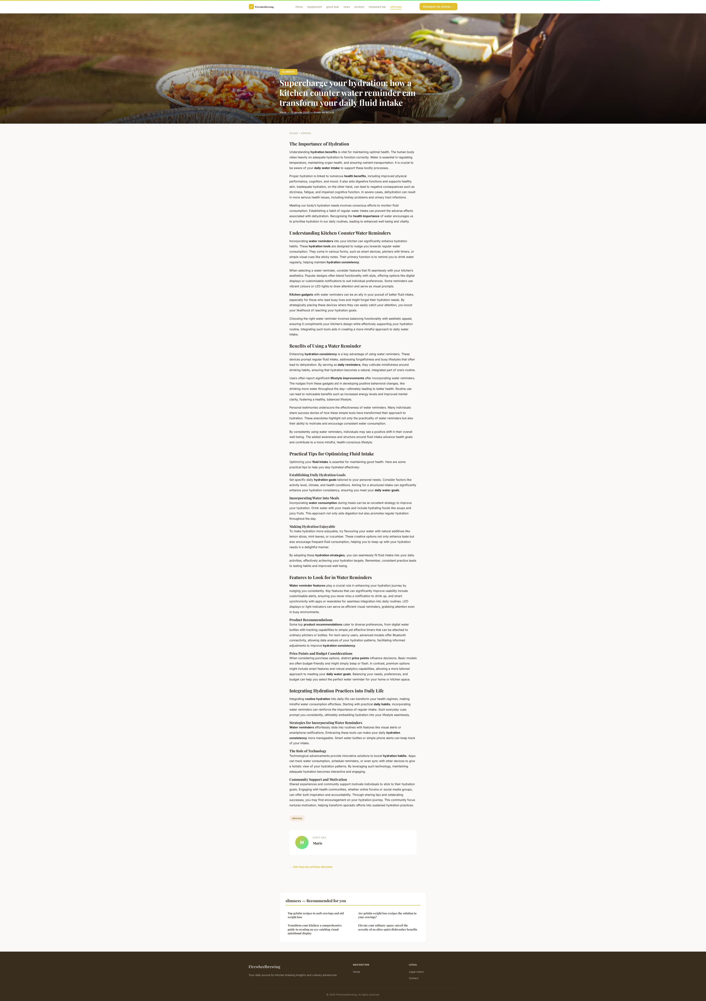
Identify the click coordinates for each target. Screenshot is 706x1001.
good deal (332, 6)
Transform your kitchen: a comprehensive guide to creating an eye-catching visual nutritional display (315, 929)
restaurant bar (377, 6)
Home (299, 6)
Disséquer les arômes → (438, 6)
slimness (396, 6)
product (359, 6)
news (346, 6)
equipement (314, 6)
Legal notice (416, 971)
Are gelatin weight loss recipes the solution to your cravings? (387, 915)
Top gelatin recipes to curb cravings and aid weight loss (316, 915)
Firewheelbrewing (264, 966)
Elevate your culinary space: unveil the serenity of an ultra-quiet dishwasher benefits (387, 927)
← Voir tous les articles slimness (310, 867)
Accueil (293, 133)
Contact (413, 978)
